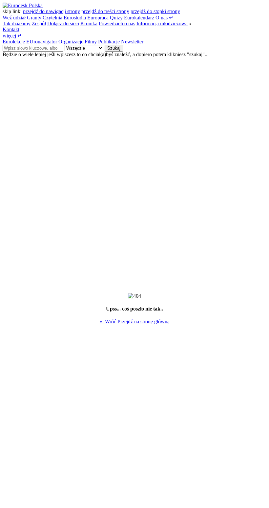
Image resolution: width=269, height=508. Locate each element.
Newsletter (132, 41)
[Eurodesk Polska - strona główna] (23, 5)
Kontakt (11, 29)
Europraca (98, 17)
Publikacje (109, 41)
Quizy (116, 17)
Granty (34, 17)
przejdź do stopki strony (155, 11)
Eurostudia (75, 17)
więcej (12, 35)
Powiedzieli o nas (117, 23)
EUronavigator (41, 41)
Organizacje (70, 41)
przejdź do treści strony (105, 11)
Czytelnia (52, 17)
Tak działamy (17, 23)
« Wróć (108, 321)
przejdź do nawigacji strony (51, 11)
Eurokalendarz (139, 17)
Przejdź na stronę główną (143, 321)
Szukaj (113, 48)
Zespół (39, 23)
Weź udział (14, 17)
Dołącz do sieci (63, 23)
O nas (164, 17)
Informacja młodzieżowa (162, 23)
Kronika (88, 23)
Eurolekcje (14, 41)
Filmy (91, 41)
